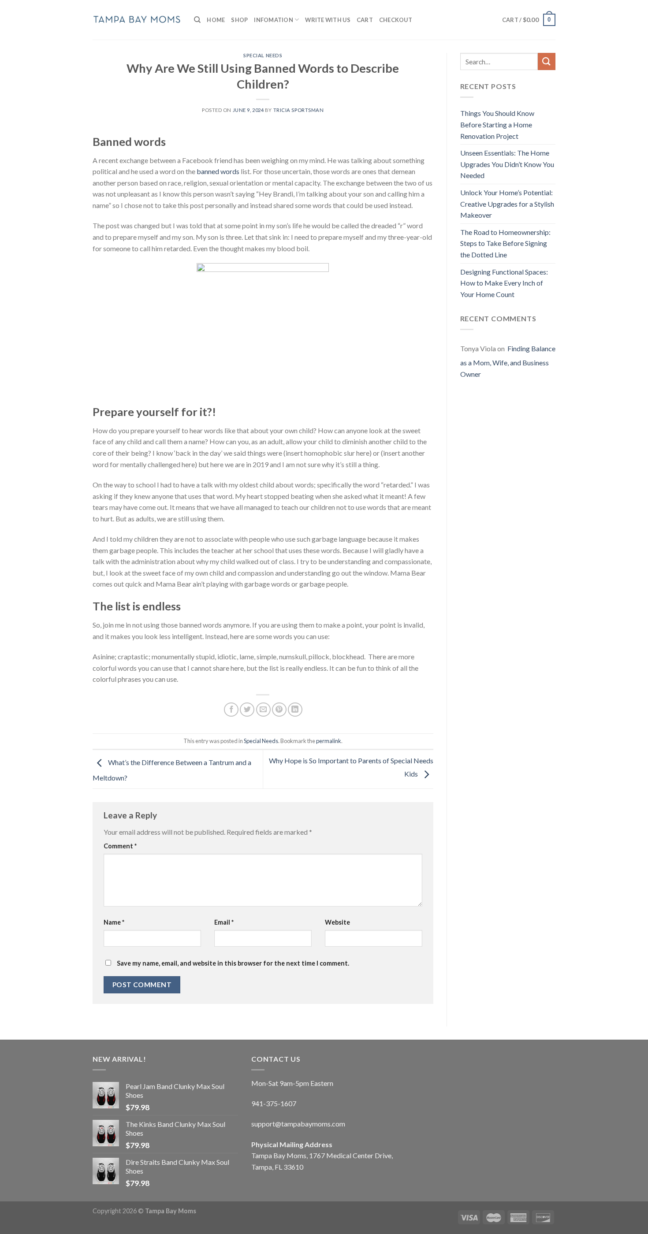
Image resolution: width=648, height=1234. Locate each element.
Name (114, 922)
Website (337, 922)
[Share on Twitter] (247, 709)
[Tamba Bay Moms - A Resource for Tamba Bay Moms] (137, 19)
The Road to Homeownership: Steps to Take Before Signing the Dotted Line (505, 243)
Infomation (273, 19)
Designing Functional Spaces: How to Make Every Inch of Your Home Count (504, 283)
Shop (239, 19)
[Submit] (546, 61)
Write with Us (327, 19)
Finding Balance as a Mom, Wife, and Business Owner (507, 361)
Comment (120, 846)
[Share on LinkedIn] (295, 709)
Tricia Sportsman (298, 110)
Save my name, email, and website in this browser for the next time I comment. (233, 963)
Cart (365, 19)
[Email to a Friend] (263, 709)
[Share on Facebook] (231, 709)
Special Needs (262, 55)
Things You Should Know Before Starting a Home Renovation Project (497, 124)
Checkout (395, 19)
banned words (218, 171)
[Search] (197, 19)
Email (224, 922)
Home (216, 19)
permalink (328, 740)
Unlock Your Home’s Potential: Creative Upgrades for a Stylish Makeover (507, 203)
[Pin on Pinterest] (279, 709)
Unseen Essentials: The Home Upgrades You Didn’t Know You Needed (507, 164)
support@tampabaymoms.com (298, 1123)
